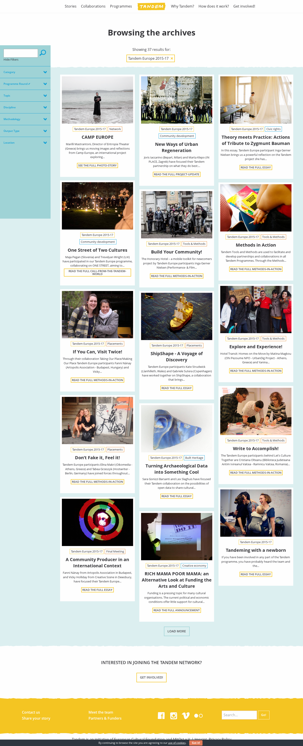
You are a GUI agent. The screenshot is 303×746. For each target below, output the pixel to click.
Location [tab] (9, 142)
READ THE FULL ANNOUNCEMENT (176, 610)
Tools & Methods (273, 237)
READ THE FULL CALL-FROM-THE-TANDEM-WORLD (97, 272)
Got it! (196, 743)
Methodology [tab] (12, 119)
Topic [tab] (7, 95)
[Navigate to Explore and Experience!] (255, 309)
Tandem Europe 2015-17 (90, 129)
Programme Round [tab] (17, 84)
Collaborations (93, 6)
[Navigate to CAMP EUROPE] (97, 100)
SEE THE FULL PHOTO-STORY (97, 165)
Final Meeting (115, 551)
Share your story (36, 718)
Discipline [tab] (10, 107)
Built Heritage (194, 458)
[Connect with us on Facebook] (161, 714)
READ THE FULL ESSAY (256, 167)
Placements (115, 344)
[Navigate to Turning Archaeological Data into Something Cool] (176, 429)
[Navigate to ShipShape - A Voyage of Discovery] (176, 316)
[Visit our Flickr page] (198, 714)
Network (115, 129)
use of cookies (177, 743)
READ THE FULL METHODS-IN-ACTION (255, 269)
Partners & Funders (105, 718)
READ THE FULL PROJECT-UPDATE (176, 174)
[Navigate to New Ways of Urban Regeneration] (176, 100)
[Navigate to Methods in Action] (255, 208)
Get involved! (244, 6)
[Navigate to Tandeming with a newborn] (255, 513)
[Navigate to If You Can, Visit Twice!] (97, 314)
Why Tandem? (182, 6)
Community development (177, 136)
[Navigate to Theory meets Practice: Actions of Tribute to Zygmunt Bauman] (255, 100)
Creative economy (194, 566)
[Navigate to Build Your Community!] (176, 215)
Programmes (121, 6)
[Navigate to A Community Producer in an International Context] (97, 522)
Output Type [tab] (12, 131)
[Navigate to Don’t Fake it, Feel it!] (97, 420)
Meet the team (101, 712)
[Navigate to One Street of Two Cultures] (97, 206)
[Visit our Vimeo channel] (186, 714)
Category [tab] (9, 72)
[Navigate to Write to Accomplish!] (255, 411)
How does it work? (214, 6)
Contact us (31, 712)
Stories (71, 6)
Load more (176, 631)
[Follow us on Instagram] (173, 714)
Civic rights (273, 129)
